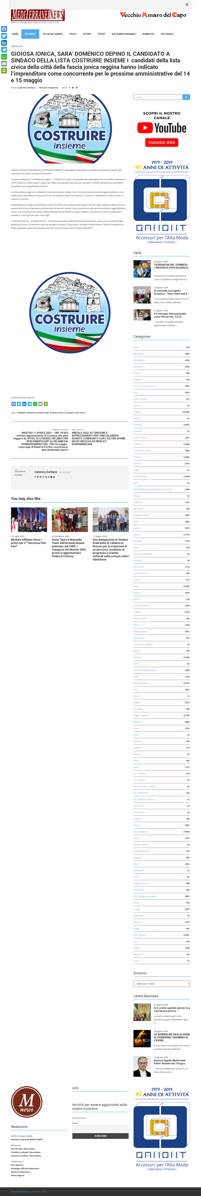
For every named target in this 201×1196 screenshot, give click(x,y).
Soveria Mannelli (141, 851)
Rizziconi (137, 741)
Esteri (87, 34)
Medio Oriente (140, 618)
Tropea (136, 909)
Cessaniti (137, 431)
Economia (138, 502)
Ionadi (136, 579)
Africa (136, 347)
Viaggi (136, 928)
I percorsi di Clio (140, 573)
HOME (15, 34)
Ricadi (136, 728)
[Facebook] (4, 29)
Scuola (136, 825)
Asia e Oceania (140, 398)
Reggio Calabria (140, 715)
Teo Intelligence (52, 34)
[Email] (4, 63)
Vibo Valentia (139, 935)
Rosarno (137, 754)
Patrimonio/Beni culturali (145, 670)
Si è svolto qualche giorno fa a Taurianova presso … (172, 1009)
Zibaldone (138, 954)
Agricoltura (138, 353)
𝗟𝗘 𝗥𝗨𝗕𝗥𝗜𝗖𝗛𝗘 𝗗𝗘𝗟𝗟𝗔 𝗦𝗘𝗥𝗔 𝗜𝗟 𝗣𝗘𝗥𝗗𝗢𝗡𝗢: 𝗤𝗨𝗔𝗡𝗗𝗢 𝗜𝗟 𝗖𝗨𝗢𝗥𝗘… (172, 1037)
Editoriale (167, 34)
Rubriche (148, 34)
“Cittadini (21, 412)
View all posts (64, 472)
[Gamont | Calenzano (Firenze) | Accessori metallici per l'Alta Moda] (161, 201)
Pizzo (135, 689)
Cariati (136, 418)
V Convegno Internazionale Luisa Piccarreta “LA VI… (170, 315)
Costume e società (142, 450)
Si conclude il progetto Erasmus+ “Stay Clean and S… (171, 292)
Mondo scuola (140, 631)
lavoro (136, 599)
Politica (136, 702)
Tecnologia (138, 889)
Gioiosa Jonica (57, 412)
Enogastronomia (141, 515)
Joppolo (137, 592)
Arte (135, 392)
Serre (135, 838)
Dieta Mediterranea (123, 34)
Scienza (136, 818)
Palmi (136, 663)
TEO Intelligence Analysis (144, 896)
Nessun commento (48, 87)
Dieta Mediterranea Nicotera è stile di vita (152, 489)
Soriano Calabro (140, 844)
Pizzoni (136, 696)
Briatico (137, 405)
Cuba (135, 470)
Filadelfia (137, 541)
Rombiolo (138, 747)
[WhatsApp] (4, 56)
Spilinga (137, 857)
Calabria (29, 34)
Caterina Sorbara (26, 87)
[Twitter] (4, 35)
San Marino (138, 805)
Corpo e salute (140, 437)
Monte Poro (139, 637)
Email (75, 1123)
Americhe (137, 379)
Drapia (136, 495)
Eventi (136, 534)
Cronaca (137, 457)
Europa (136, 528)
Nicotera (137, 657)
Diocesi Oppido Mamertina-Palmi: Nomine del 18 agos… (170, 1062)
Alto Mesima (139, 360)
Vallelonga (138, 915)
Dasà (135, 482)
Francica (137, 560)
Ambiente (138, 366)
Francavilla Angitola (142, 553)
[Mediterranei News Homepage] (26, 1101)
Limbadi (137, 612)
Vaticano (137, 922)
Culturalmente (140, 476)
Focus (136, 547)
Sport (102, 34)
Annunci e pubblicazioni (144, 386)
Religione (137, 721)
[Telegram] (4, 49)
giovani (69, 412)
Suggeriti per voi (141, 883)
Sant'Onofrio (139, 812)
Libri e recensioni (141, 605)
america (137, 373)
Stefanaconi (138, 870)
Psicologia (138, 708)
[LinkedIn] (4, 42)
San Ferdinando (140, 792)
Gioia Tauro (138, 566)
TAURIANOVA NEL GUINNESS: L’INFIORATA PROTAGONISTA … (171, 267)
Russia (136, 760)
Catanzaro (138, 424)
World (136, 947)
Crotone (137, 463)
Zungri (136, 960)
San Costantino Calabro (144, 786)
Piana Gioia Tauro (141, 683)
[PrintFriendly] (4, 70)
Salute (136, 767)
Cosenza (137, 444)
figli (47, 412)
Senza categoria (140, 831)
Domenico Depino (35, 412)
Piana (136, 676)
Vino (135, 941)
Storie (136, 876)
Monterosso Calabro (143, 644)
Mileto (136, 625)
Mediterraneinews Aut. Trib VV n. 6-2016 (29, 1191)
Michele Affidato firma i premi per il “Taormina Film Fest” (28, 543)
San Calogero (139, 773)
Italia (72, 34)
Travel (136, 902)
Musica (136, 650)
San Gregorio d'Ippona (144, 799)
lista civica (79, 412)
